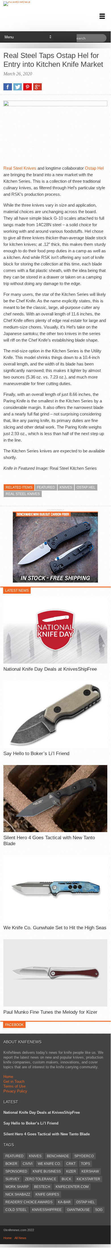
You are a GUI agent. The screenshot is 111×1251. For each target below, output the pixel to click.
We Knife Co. (49, 1164)
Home (8, 1077)
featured (46, 487)
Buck (66, 1179)
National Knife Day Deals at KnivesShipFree (50, 669)
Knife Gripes (47, 1194)
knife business (47, 1171)
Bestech (42, 1187)
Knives (66, 487)
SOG (98, 1210)
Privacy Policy (15, 1091)
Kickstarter (88, 1179)
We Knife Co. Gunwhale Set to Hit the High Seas (54, 927)
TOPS (85, 1164)
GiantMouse (78, 1210)
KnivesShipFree (47, 1210)
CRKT (71, 1164)
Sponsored (16, 1171)
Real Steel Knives (19, 168)
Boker (11, 1164)
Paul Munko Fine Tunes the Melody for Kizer (50, 1012)
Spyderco (84, 1156)
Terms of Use (14, 1086)
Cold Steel (16, 1210)
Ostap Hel (94, 168)
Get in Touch (13, 1081)
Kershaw (90, 1171)
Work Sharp (17, 1187)
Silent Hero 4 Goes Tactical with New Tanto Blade (49, 840)
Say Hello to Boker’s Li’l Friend (36, 753)
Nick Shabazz (17, 1194)
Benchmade (58, 1156)
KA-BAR (64, 1202)
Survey (12, 1179)
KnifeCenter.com (72, 1187)
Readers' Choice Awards (29, 1202)
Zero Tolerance (40, 1179)
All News (20, 1238)
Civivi (27, 1164)
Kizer (71, 1171)
